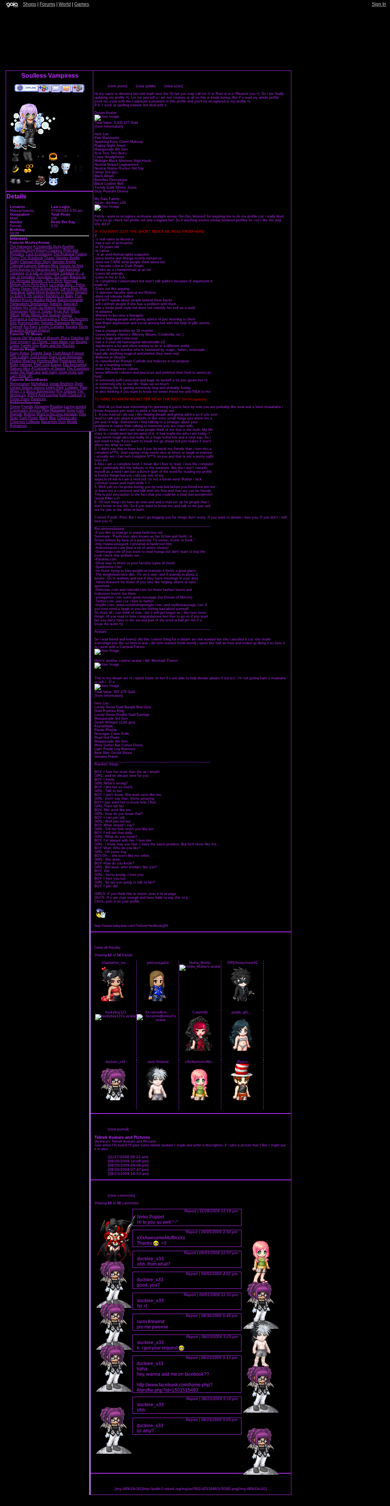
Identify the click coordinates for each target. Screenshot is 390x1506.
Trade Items (66, 88)
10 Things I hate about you (53, 342)
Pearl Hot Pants (107, 737)
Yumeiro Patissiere (55, 323)
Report (190, 1211)
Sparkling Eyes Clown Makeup (118, 142)
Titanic (49, 258)
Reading (56, 406)
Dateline (77, 338)
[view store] (174, 86)
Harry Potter (19, 353)
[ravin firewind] (157, 1099)
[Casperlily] (200, 1049)
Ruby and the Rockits (57, 345)
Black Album (104, 176)
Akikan (51, 300)
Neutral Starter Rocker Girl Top (119, 168)
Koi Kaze (31, 326)
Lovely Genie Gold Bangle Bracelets (122, 707)
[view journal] (118, 1129)
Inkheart (25, 364)
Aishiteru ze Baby (60, 296)
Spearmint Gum (53, 422)
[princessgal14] (157, 1000)
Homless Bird (47, 361)
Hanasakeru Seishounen (29, 304)
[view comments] (121, 1195)
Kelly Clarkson (70, 395)
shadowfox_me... (115, 963)
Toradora (67, 273)
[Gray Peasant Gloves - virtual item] (40, 161)
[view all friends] (107, 947)
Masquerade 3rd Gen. (111, 718)
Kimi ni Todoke (41, 311)
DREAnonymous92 (242, 963)
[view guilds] (146, 86)
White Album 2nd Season (41, 315)
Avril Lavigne (48, 395)
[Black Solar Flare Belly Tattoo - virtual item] (40, 173)
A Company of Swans (48, 368)
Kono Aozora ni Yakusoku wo (33, 269)
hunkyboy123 (115, 1012)
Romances (18, 425)
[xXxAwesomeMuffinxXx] (200, 1099)
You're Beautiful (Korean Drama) (49, 328)
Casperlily (200, 1012)
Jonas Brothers (62, 384)
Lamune (30, 265)
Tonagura (17, 273)
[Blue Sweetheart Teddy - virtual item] (66, 173)
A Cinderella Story (47, 246)
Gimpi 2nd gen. (106, 172)
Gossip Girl (18, 338)
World (65, 4)
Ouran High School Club (40, 288)
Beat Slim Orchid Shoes (113, 753)
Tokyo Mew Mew (73, 288)
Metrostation (20, 384)
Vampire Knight (64, 262)
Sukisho (56, 304)
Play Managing (54, 410)
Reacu (242, 1062)
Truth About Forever (68, 353)
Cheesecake (67, 418)
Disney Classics (49, 250)
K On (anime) (34, 296)
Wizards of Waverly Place (49, 338)
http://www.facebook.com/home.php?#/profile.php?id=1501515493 (175, 1387)
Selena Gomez (33, 387)
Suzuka (71, 326)
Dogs (71, 410)
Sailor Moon (35, 292)
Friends (27, 406)
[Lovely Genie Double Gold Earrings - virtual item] (28, 173)
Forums (47, 4)
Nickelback (39, 384)
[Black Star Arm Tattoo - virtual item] (78, 161)
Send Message (55, 88)
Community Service (25, 410)
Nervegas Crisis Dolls (111, 734)
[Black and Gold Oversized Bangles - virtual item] (15, 173)
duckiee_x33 (115, 1062)
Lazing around (75, 406)
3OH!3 (32, 395)
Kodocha (53, 292)
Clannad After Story (35, 262)
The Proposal (63, 254)
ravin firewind (157, 1062)
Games (81, 4)
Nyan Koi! (61, 311)
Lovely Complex (51, 326)
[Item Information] (108, 126)
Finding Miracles (23, 361)
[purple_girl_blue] (242, 1049)
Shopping (41, 406)
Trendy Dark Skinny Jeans (115, 187)
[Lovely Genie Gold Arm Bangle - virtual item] (53, 161)
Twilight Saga (40, 353)
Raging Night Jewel (109, 145)
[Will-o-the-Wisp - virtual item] (53, 173)
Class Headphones (109, 157)
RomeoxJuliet (29, 323)
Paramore (38, 399)
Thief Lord (42, 364)
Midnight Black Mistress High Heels (122, 161)
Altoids (72, 422)
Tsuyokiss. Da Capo (52, 277)
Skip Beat (17, 292)
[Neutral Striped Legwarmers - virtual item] (15, 185)
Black (43, 418)
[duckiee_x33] (115, 1099)
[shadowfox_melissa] (115, 1000)
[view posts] (117, 86)
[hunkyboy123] (115, 1016)
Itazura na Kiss (71, 265)
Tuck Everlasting (39, 254)
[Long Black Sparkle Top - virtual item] (15, 161)
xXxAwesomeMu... (200, 1062)
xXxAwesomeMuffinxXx (161, 1237)
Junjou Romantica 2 (44, 319)
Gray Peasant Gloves (111, 191)
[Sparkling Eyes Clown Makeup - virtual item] (78, 173)
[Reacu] (242, 1099)
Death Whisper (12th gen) (114, 722)
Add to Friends (43, 88)
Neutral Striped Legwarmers (116, 164)
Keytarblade (103, 726)
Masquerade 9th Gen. (111, 149)
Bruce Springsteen (40, 391)
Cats (80, 410)
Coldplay (71, 387)
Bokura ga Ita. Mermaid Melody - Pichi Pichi (48, 279)
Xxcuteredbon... (157, 1012)
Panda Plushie (105, 730)
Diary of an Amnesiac (66, 357)
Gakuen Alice (48, 265)
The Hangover (21, 246)
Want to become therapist (57, 414)
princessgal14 (158, 963)
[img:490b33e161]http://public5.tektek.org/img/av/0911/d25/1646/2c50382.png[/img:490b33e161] (191, 1489)
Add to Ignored (78, 88)
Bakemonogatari (70, 300)
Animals (16, 414)
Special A (70, 304)
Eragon (56, 364)
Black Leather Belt (108, 184)
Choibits (67, 292)
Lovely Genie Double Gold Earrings (122, 715)
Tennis (15, 406)
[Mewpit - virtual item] (53, 185)
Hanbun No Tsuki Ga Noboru (33, 307)
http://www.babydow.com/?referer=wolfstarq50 (131, 926)
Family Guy (30, 345)
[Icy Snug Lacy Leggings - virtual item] (28, 161)
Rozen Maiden (33, 300)
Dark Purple (28, 418)
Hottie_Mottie (200, 963)
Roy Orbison (66, 391)
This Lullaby (19, 357)
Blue (52, 418)
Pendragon (67, 361)
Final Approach (68, 269)
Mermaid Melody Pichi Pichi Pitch (43, 282)
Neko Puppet (150, 1217)
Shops (29, 4)
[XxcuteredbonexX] (158, 1020)
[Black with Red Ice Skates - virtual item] (40, 185)
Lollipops (33, 422)
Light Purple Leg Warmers (115, 749)
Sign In (379, 4)
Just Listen (39, 357)
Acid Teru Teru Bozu (110, 153)
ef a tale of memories (42, 273)
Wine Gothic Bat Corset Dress (118, 745)
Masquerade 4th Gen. (111, 741)
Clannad (16, 265)
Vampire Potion (106, 757)
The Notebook (32, 258)
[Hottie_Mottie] (200, 966)
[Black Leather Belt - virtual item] (28, 185)
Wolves (29, 414)
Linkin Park (55, 387)
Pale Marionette (106, 138)
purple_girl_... (242, 1012)
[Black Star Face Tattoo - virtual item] (66, 161)
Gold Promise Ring (109, 711)
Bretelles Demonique (110, 180)
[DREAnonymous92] (242, 1000)
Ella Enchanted (74, 364)
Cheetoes (17, 422)
